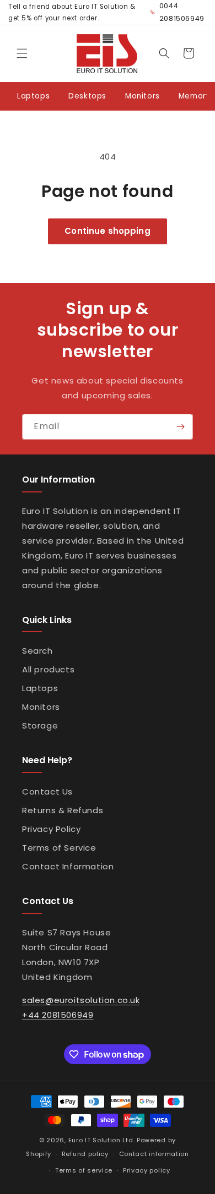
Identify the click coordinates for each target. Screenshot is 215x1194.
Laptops (33, 96)
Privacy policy (146, 1170)
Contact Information (68, 866)
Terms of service (83, 1170)
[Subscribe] (180, 427)
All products (48, 669)
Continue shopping (107, 231)
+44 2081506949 (57, 1015)
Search (37, 650)
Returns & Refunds (62, 810)
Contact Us (47, 791)
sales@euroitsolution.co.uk (81, 1000)
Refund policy (85, 1153)
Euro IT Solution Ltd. (101, 1140)
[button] (22, 53)
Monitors (142, 96)
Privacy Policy (51, 829)
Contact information (154, 1153)
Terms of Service (59, 847)
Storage (40, 725)
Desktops (87, 96)
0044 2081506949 (182, 12)
